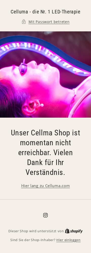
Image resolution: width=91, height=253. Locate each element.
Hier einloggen (68, 240)
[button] (45, 22)
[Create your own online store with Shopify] (74, 231)
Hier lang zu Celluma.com (45, 185)
